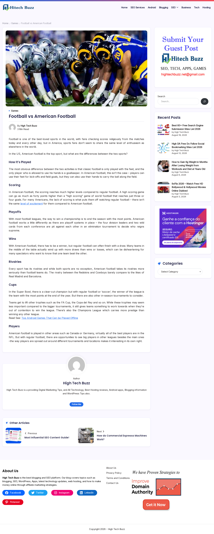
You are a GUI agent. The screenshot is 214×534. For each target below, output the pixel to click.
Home (5, 23)
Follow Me (76, 404)
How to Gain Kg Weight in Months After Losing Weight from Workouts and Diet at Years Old (190, 165)
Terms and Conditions (118, 478)
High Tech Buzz (29, 125)
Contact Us (112, 483)
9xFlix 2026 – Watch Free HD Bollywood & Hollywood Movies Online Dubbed (189, 187)
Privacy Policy (113, 472)
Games (14, 23)
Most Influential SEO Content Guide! (46, 437)
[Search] (204, 101)
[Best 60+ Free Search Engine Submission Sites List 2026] (163, 129)
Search (161, 96)
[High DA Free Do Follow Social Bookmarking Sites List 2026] (163, 148)
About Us (111, 467)
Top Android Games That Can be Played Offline (49, 317)
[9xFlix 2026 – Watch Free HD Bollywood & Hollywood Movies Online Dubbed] (163, 188)
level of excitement (31, 203)
